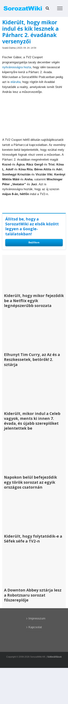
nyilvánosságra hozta (16, 67)
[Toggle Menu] (60, 8)
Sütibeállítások (54, 657)
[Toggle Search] (47, 8)
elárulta (15, 82)
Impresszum (34, 618)
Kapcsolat (34, 627)
